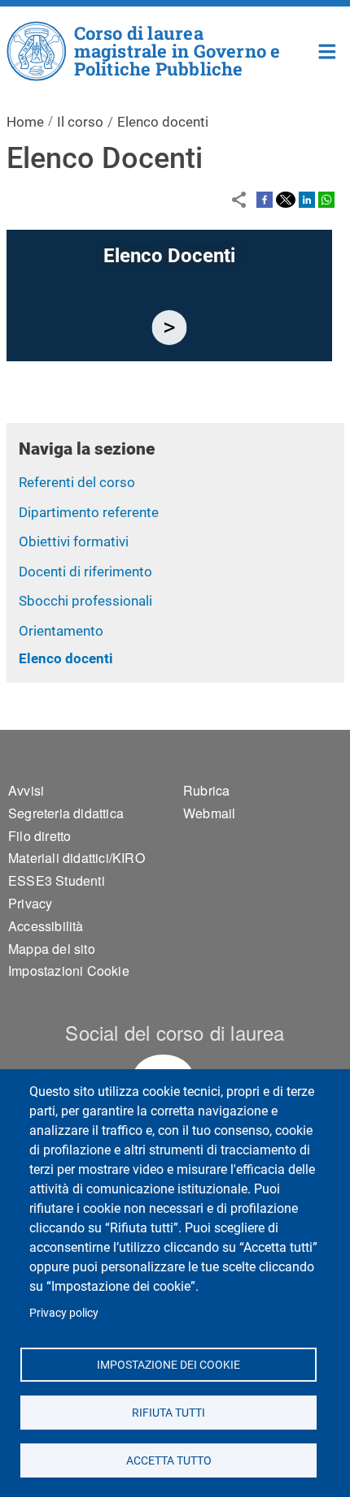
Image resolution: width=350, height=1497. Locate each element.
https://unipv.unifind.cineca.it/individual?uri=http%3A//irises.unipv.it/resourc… (168, 327)
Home (327, 50)
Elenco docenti (66, 658)
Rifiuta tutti (168, 1411)
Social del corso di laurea (174, 1032)
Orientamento (61, 631)
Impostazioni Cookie (68, 970)
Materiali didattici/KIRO (76, 857)
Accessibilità (46, 926)
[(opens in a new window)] (264, 199)
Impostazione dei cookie (168, 1363)
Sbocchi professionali (85, 601)
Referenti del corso (77, 482)
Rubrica (206, 790)
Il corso (80, 122)
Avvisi (26, 790)
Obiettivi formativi (74, 541)
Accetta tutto (168, 1459)
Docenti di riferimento (85, 571)
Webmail (209, 813)
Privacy (30, 903)
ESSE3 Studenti (56, 880)
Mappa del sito (51, 948)
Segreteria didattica (66, 813)
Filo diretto (39, 835)
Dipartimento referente (89, 512)
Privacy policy (63, 1312)
